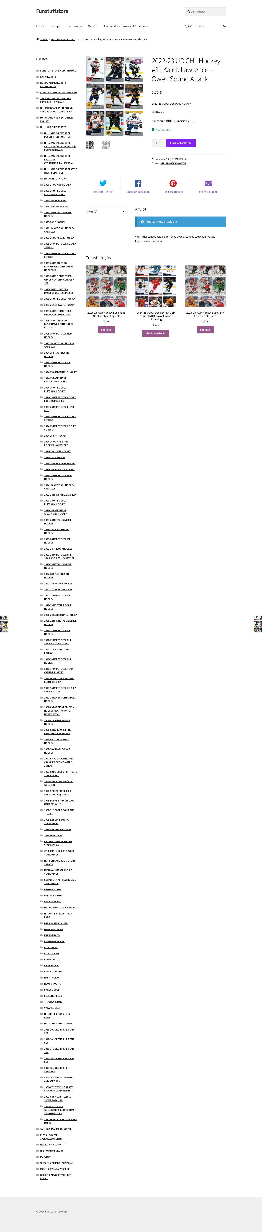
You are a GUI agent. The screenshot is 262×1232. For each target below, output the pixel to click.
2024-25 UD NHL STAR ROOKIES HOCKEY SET (56, 443)
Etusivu (40, 26)
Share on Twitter (103, 191)
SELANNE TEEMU (53, 995)
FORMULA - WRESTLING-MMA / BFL (58, 92)
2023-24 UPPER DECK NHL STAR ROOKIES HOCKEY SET (59, 556)
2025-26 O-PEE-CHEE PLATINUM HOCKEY (55, 192)
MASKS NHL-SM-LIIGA (55, 178)
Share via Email (208, 191)
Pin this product (173, 191)
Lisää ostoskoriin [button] (155, 333)
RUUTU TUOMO (52, 983)
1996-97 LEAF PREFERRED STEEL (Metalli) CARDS (57, 792)
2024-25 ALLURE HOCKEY (57, 451)
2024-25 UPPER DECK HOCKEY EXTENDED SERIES (60, 399)
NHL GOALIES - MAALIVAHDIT (60, 907)
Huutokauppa (74, 26)
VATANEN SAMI (52, 1007)
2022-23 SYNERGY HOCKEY (58, 583)
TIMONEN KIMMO (53, 1001)
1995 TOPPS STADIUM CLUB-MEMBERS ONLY (59, 802)
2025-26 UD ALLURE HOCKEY (59, 237)
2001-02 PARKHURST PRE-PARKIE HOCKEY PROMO (58, 731)
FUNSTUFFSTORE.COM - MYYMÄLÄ (58, 70)
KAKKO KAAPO (52, 935)
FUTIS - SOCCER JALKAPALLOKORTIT (51, 1136)
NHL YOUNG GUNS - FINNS (58, 1023)
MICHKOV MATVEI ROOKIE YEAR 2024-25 (58, 872)
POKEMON (45, 1156)
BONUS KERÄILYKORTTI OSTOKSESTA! (53, 84)
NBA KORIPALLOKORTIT (53, 1144)
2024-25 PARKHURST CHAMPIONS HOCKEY (55, 380)
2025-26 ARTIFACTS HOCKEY (59, 304)
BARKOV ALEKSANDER (56, 923)
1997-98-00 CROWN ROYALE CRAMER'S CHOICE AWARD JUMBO (59, 762)
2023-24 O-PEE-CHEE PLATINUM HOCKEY (55, 502)
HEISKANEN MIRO (53, 929)
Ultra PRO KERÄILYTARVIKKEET (57, 1162)
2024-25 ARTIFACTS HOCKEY (59, 469)
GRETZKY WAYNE (53, 895)
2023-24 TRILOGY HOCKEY (58, 548)
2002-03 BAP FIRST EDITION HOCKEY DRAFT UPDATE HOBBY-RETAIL (59, 710)
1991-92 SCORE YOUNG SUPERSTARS (56, 821)
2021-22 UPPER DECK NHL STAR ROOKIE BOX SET (57, 641)
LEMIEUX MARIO (52, 901)
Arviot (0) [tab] (91, 211)
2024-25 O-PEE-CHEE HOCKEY (59, 463)
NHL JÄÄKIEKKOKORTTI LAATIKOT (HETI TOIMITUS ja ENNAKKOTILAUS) (60, 146)
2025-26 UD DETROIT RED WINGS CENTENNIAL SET (58, 312)
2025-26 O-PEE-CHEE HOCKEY (59, 298)
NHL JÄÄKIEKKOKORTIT (63, 39)
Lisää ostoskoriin (181, 143)
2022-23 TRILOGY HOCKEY (58, 589)
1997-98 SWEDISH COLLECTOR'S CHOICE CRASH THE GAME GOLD (60, 1110)
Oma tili (93, 26)
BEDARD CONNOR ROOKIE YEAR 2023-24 (58, 843)
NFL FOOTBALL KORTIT (53, 1150)
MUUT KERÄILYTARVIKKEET (54, 1168)
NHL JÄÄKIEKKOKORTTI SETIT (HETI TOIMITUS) (60, 171)
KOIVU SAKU (51, 947)
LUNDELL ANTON (53, 971)
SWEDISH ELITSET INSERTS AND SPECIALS (59, 1079)
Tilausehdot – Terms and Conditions (126, 26)
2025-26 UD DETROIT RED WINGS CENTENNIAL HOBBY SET (59, 279)
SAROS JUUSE (51, 989)
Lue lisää (106, 329)
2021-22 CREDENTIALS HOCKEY (60, 614)
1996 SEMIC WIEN (53, 835)
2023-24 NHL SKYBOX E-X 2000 (60, 494)
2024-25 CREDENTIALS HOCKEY (60, 372)
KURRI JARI (50, 959)
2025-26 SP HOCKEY (54, 222)
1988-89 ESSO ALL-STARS (57, 829)
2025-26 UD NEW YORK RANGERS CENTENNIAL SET (58, 291)
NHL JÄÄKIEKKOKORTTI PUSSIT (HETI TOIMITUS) (58, 135)
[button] (138, 61)
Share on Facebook (138, 191)
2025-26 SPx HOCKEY (55, 200)
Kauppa (55, 26)
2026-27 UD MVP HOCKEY (57, 184)
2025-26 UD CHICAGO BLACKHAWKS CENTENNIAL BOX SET (58, 324)
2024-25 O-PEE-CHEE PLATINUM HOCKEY (55, 389)
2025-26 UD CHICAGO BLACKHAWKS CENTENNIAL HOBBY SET (58, 266)
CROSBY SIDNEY (52, 889)
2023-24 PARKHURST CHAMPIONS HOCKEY (55, 512)
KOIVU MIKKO (51, 953)
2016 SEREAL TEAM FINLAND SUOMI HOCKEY (59, 680)
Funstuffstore (52, 10)
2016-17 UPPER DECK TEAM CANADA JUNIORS (58, 670)
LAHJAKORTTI (48, 76)
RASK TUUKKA (52, 977)
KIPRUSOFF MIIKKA (54, 941)
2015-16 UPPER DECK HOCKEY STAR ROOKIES (60, 689)
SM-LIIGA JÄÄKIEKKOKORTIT (55, 1129)
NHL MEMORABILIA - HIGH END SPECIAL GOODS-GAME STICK (56, 109)
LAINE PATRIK (51, 965)
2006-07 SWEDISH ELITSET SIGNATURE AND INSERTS (58, 1089)
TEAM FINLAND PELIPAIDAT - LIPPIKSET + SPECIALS (55, 100)
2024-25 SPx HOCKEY (55, 435)
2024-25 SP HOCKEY (54, 457)
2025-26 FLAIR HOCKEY (56, 206)
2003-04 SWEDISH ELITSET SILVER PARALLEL (58, 1098)
